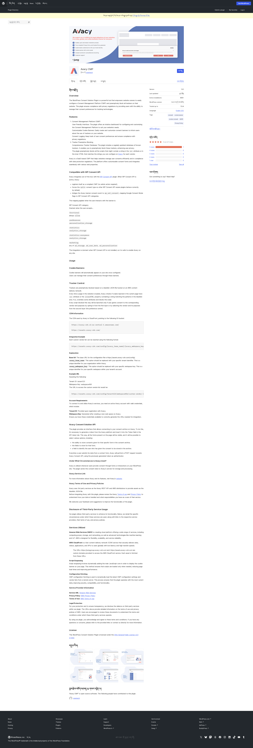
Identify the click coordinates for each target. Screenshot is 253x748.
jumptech (89, 73)
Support (106, 722)
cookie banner (179, 115)
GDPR (181, 119)
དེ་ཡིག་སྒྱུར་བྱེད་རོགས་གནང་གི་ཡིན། (141, 15)
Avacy (120, 154)
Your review (153, 164)
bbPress (202, 725)
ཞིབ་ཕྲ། (73, 81)
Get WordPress (243, 3)
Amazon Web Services (87, 593)
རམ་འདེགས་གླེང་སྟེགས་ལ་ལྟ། (157, 181)
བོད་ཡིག (28, 737)
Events (153, 722)
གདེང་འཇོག (83, 81)
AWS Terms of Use (87, 599)
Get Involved (155, 719)
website (119, 479)
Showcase (59, 719)
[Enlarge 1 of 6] (90, 652)
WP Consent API (106, 177)
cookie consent (173, 119)
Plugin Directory (13, 10)
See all (181, 164)
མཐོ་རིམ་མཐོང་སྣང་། (154, 129)
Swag (154, 728)
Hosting (10, 725)
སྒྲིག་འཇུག (93, 81)
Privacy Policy (136, 494)
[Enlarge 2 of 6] (116, 652)
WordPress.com (205, 719)
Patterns (58, 728)
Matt (201, 722)
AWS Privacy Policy (88, 596)
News (10, 722)
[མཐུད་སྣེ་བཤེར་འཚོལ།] (29, 22)
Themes (58, 722)
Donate (154, 725)
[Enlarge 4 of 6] (90, 669)
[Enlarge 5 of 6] (116, 669)
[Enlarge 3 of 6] (141, 652)
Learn (105, 719)
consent (170, 115)
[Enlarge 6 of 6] (141, 669)
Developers (107, 725)
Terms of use (122, 494)
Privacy (10, 728)
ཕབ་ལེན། (180, 71)
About (10, 719)
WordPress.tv (109, 728)
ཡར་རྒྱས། (103, 81)
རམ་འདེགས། (180, 81)
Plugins (58, 725)
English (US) (180, 110)
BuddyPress (204, 728)
